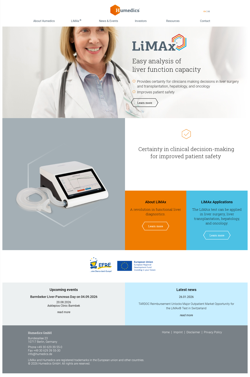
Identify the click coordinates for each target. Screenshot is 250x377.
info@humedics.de (40, 354)
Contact (205, 21)
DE (209, 11)
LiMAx (76, 21)
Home (166, 332)
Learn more (144, 103)
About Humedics (44, 21)
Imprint (178, 332)
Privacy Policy (213, 332)
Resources (173, 21)
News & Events (108, 21)
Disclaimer (193, 332)
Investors (141, 21)
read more (63, 312)
